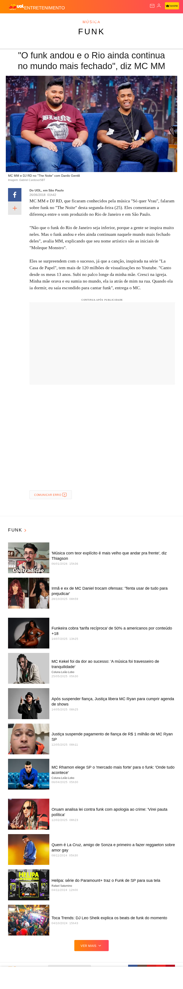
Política (80, 20)
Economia (117, 20)
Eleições (44, 20)
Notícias (63, 20)
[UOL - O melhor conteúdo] (16, 7)
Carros (98, 20)
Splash (168, 20)
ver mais (88, 946)
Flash (28, 20)
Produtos (10, 20)
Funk (91, 31)
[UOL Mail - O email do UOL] (152, 5)
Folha (134, 20)
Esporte (150, 20)
